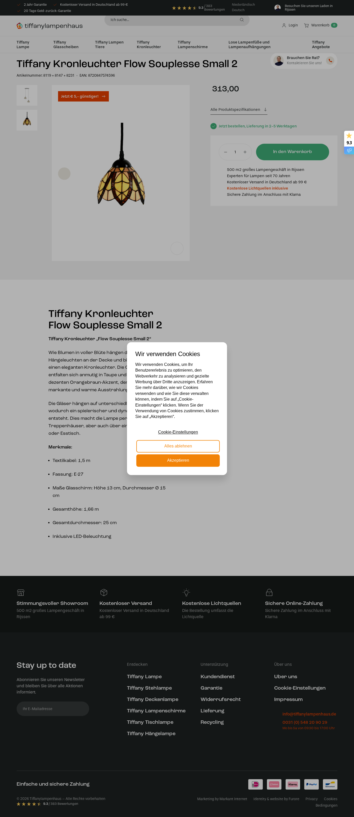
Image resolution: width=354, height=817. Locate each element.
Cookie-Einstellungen (178, 432)
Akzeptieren (178, 460)
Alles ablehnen (178, 446)
